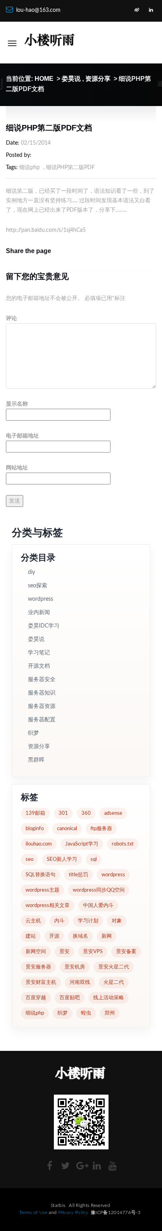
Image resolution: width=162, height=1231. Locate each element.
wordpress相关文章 (48, 905)
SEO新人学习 (62, 859)
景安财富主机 (41, 982)
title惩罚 (78, 874)
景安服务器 (38, 967)
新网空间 (36, 951)
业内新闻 (39, 612)
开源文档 (39, 666)
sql (93, 859)
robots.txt (123, 844)
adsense (113, 813)
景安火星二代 (113, 967)
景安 (64, 951)
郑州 (110, 1013)
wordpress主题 (42, 890)
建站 (31, 936)
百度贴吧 (69, 997)
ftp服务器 (101, 828)
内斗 (59, 921)
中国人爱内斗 (98, 905)
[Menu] (12, 43)
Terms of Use (33, 1212)
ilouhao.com (39, 844)
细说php (29, 167)
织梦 (33, 733)
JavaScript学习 (81, 844)
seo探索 (37, 585)
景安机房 (74, 967)
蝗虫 (86, 1013)
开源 (54, 936)
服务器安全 (41, 679)
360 (86, 813)
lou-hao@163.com (38, 10)
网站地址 (17, 468)
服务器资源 (41, 706)
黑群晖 (36, 760)
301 (63, 813)
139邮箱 (35, 813)
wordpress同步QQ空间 (99, 890)
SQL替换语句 (40, 874)
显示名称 (17, 404)
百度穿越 (36, 997)
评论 (11, 318)
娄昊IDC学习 (43, 626)
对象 (117, 921)
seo (29, 859)
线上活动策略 (108, 997)
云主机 (33, 921)
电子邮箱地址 (22, 436)
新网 (106, 936)
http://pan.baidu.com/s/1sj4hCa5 (46, 230)
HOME (44, 78)
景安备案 (126, 951)
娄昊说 (71, 78)
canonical (67, 828)
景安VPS (93, 951)
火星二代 (113, 982)
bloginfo (35, 828)
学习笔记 (39, 653)
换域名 (80, 936)
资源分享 (97, 78)
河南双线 (80, 982)
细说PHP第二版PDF (70, 167)
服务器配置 (41, 720)
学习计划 (88, 921)
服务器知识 (41, 693)
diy (31, 572)
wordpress (40, 599)
